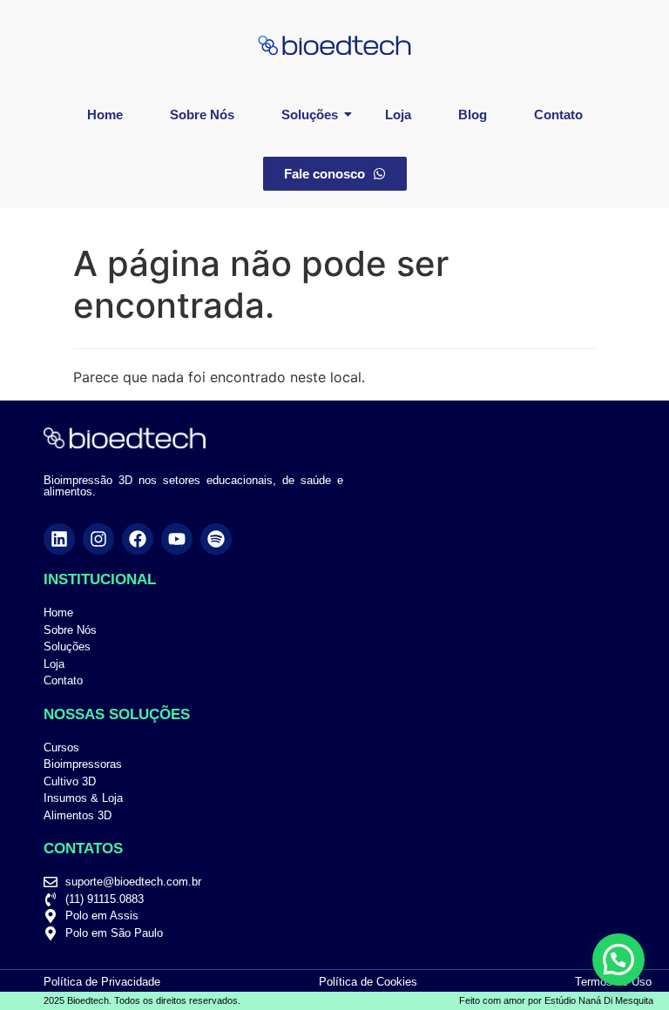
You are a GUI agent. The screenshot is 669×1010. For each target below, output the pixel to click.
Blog (472, 114)
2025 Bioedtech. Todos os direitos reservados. (142, 1000)
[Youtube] (177, 539)
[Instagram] (98, 539)
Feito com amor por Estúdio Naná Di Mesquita (556, 1000)
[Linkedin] (59, 539)
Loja (398, 114)
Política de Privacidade (102, 981)
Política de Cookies (368, 981)
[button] (618, 959)
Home (105, 114)
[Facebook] (137, 539)
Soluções (309, 114)
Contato (558, 114)
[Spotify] (216, 539)
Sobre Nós (202, 114)
